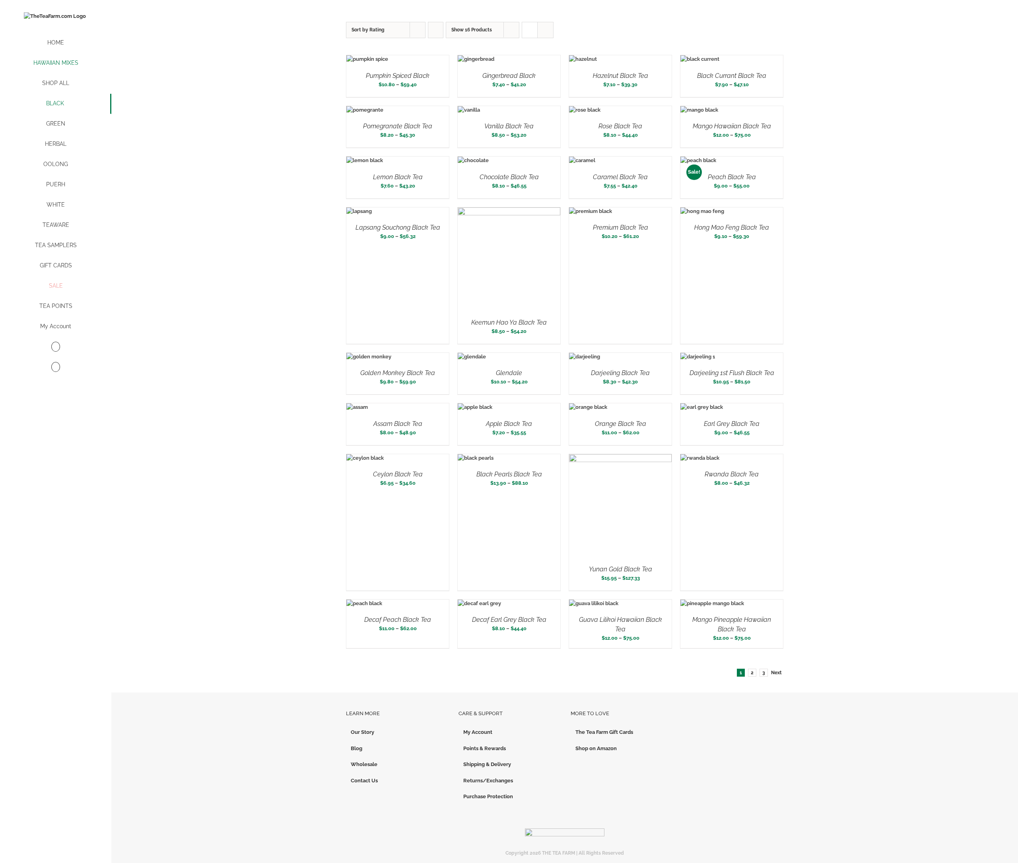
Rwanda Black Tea (732, 474)
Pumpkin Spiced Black (397, 75)
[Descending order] (435, 30)
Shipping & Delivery (487, 764)
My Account (477, 732)
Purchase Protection (488, 796)
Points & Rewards (484, 748)
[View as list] (545, 30)
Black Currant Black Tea (731, 75)
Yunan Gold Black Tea (620, 569)
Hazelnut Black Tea (620, 75)
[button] (55, 367)
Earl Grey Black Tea (732, 424)
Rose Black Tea (620, 126)
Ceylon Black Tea (398, 474)
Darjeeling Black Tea (620, 373)
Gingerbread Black (509, 75)
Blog (356, 748)
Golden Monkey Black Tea (397, 373)
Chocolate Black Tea (509, 177)
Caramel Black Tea (620, 177)
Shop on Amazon (596, 748)
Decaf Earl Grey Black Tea (509, 619)
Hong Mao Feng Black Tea (731, 227)
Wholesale (364, 764)
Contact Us (364, 781)
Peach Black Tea (732, 177)
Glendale (509, 373)
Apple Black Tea (509, 424)
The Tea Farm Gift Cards (604, 732)
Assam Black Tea (397, 424)
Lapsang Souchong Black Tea (398, 227)
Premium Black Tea (620, 227)
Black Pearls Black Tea (509, 474)
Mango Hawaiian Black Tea (732, 126)
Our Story (362, 732)
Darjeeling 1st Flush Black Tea (732, 373)
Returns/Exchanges (488, 781)
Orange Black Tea (620, 424)
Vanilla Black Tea (509, 126)
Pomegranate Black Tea (397, 126)
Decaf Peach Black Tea (397, 619)
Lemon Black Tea (398, 177)
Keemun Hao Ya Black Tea (509, 322)
